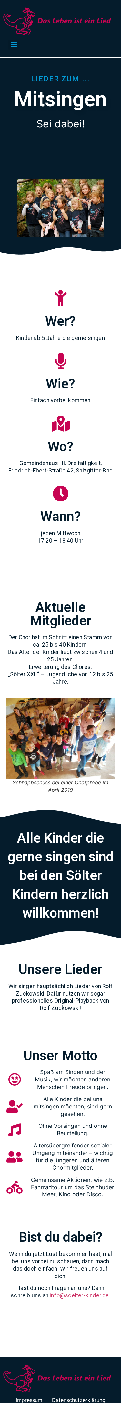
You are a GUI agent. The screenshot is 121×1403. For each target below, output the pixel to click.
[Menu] (14, 45)
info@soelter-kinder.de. (80, 1295)
